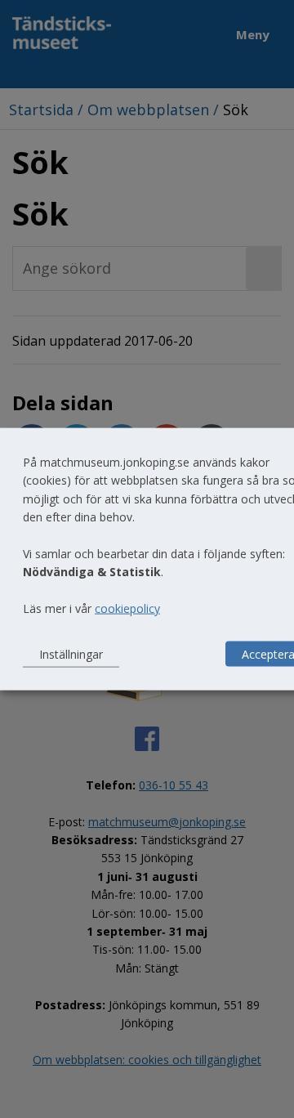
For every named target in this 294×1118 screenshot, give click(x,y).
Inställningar (71, 653)
